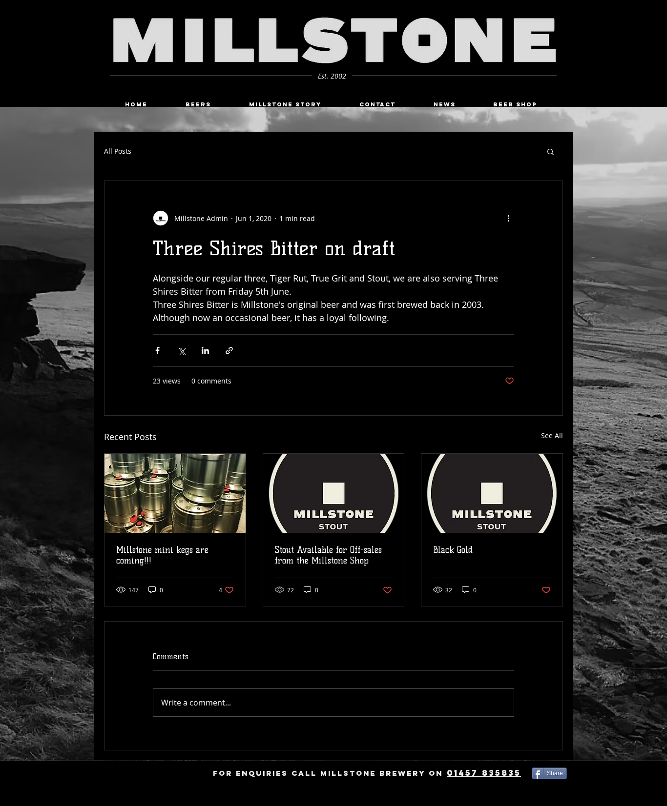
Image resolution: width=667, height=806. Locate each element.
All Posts (117, 151)
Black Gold (453, 549)
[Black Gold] (492, 493)
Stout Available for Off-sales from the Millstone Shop (328, 555)
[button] (550, 151)
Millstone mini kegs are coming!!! (162, 555)
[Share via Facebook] (157, 350)
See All (552, 435)
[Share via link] (229, 350)
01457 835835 (484, 772)
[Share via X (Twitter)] (181, 350)
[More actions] (508, 218)
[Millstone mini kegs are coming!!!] (175, 493)
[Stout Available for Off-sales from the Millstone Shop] (333, 493)
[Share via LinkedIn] (205, 350)
